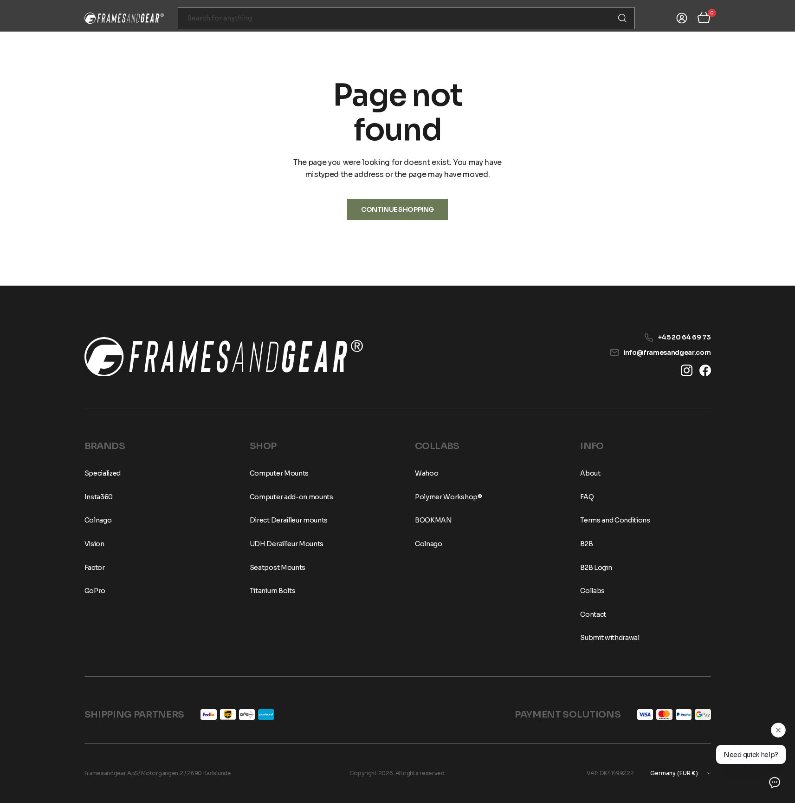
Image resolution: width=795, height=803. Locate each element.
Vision (94, 544)
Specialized (102, 473)
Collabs (592, 591)
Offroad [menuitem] (301, 40)
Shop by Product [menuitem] (111, 40)
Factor (94, 567)
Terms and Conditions (615, 520)
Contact (698, 40)
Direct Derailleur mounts (289, 520)
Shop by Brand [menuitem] (186, 40)
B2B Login (596, 567)
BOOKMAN (433, 520)
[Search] (622, 18)
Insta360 (98, 497)
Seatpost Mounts (277, 567)
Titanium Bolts (273, 591)
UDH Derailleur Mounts (286, 544)
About (633, 40)
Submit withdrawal (610, 637)
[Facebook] (705, 370)
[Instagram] (686, 370)
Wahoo (426, 473)
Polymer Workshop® (448, 497)
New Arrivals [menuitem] (253, 40)
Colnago (98, 520)
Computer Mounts (279, 473)
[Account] (681, 18)
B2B (586, 544)
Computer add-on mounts (291, 497)
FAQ (664, 40)
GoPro (94, 591)
